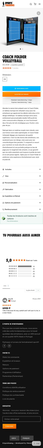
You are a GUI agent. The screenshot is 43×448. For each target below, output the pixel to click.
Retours (6, 364)
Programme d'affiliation (12, 372)
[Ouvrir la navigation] (39, 4)
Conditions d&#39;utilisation (14, 387)
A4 (5, 79)
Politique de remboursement (14, 391)
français (26, 438)
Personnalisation (11, 183)
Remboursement (11, 209)
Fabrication (9, 189)
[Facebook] (4, 345)
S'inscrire (9, 426)
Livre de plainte (9, 399)
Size (6, 176)
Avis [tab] (5, 286)
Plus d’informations (12, 221)
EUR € (14, 438)
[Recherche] (31, 4)
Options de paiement (12, 202)
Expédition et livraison (11, 361)
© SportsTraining (8, 443)
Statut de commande (11, 357)
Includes (8, 169)
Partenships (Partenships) (13, 376)
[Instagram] (9, 345)
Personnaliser (22, 88)
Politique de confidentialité (13, 395)
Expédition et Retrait (12, 196)
